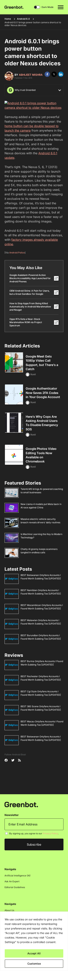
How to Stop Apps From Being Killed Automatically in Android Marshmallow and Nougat (30, 306)
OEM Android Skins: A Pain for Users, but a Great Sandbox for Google (29, 292)
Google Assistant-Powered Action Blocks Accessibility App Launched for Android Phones (30, 278)
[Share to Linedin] (60, 74)
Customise (34, 963)
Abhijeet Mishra (30, 74)
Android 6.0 (23, 18)
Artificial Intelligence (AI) (17, 875)
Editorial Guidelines (15, 887)
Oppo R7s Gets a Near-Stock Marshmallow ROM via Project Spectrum (25, 322)
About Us (9, 910)
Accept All (34, 953)
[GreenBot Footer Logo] (21, 804)
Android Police (17, 252)
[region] (34, 941)
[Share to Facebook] (47, 74)
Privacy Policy (50, 833)
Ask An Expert (12, 881)
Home (8, 18)
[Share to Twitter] (54, 74)
